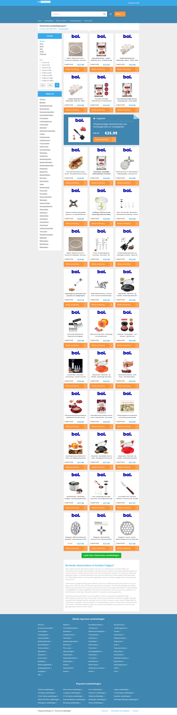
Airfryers (42, 99)
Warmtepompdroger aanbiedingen (126, 699)
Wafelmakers (44, 241)
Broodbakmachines (46, 106)
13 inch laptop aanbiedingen (123, 693)
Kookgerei (41, 671)
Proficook (43, 54)
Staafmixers (44, 219)
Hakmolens (43, 153)
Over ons (105, 711)
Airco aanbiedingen (95, 689)
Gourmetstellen (45, 150)
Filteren (50, 36)
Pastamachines (45, 187)
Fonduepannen (45, 137)
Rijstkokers (43, 200)
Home (40, 21)
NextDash (67, 711)
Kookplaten (43, 169)
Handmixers (44, 156)
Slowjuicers (43, 213)
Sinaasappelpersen (46, 206)
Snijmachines (44, 216)
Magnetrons (44, 172)
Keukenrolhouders (46, 162)
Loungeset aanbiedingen (71, 693)
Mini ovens (43, 178)
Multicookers (44, 181)
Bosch (42, 46)
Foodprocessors (45, 140)
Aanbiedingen (49, 21)
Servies (90, 671)
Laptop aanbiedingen (121, 689)
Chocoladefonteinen (46, 115)
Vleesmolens (88, 21)
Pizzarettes (43, 194)
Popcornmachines (46, 197)
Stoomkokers (44, 222)
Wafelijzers (43, 238)
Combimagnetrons (46, 121)
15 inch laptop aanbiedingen (47, 696)
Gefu (41, 49)
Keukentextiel (68, 668)
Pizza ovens (43, 191)
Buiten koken (93, 665)
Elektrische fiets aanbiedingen (48, 699)
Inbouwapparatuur (120, 665)
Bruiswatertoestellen (47, 112)
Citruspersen (44, 118)
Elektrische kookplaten (47, 131)
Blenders (43, 103)
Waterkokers (44, 247)
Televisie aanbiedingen (45, 689)
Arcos (41, 44)
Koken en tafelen (61, 21)
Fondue (42, 134)
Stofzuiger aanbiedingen (46, 693)
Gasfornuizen (44, 147)
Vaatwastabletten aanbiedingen (74, 699)
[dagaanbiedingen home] (44, 2)
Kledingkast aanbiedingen (47, 703)
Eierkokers (43, 128)
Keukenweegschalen (46, 165)
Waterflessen (44, 244)
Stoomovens (44, 225)
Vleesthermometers (46, 235)
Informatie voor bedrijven (120, 711)
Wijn (39, 675)
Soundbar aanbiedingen (122, 696)
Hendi (42, 52)
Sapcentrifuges (45, 203)
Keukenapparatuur (76, 21)
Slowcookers (44, 209)
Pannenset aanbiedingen (96, 693)
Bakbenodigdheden (44, 665)
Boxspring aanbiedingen (71, 703)
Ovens (42, 184)
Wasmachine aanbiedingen (72, 689)
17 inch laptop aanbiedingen (72, 696)
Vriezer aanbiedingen (95, 703)
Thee (115, 671)
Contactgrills (44, 125)
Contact (135, 711)
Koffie (116, 668)
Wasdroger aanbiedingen (97, 699)
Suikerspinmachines (46, 228)
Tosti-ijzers (43, 231)
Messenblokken (45, 175)
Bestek (65, 665)
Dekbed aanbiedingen (95, 696)
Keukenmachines (45, 159)
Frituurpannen (44, 143)
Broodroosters (44, 109)
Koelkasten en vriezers (96, 668)
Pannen (65, 671)
